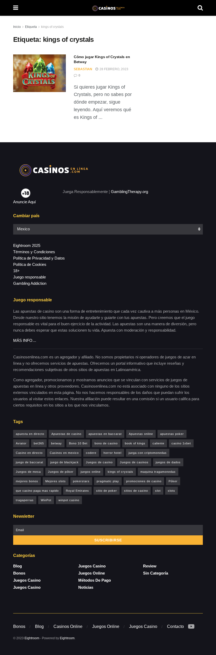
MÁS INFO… (24, 340)
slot (158, 490)
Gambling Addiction (29, 283)
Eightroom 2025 (26, 245)
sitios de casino (136, 490)
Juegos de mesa (28, 471)
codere (91, 452)
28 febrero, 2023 (113, 69)
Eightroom (31, 638)
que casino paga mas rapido (37, 490)
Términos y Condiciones (34, 252)
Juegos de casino (99, 462)
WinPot (46, 500)
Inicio (17, 27)
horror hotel (112, 452)
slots (171, 490)
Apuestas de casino (66, 433)
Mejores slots (55, 481)
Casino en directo (29, 452)
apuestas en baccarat (105, 433)
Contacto (175, 626)
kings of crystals (52, 27)
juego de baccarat (29, 462)
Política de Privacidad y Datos (39, 258)
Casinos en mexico (64, 452)
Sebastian (83, 69)
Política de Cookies (29, 264)
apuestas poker (172, 433)
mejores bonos (27, 481)
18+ (16, 270)
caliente (158, 443)
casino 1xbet (181, 443)
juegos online (91, 471)
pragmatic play (108, 481)
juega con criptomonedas (148, 452)
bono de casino (106, 443)
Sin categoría (155, 573)
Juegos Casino (27, 580)
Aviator (21, 443)
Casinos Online (67, 626)
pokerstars (81, 481)
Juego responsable (29, 277)
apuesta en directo (30, 433)
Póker (173, 481)
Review (149, 566)
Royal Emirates (77, 490)
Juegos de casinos (134, 462)
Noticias (85, 587)
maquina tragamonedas (158, 471)
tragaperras (25, 500)
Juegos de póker (60, 471)
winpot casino (68, 500)
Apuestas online (141, 433)
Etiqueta (31, 27)
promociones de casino (143, 481)
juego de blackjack (64, 462)
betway (56, 443)
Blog (17, 566)
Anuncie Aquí (24, 202)
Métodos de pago (94, 580)
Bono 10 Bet (78, 443)
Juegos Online (91, 573)
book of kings (135, 443)
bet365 (39, 443)
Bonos (19, 573)
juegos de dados (168, 462)
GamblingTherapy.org (129, 191)
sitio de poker (106, 490)
